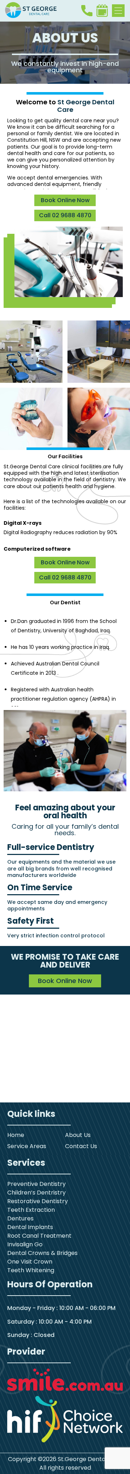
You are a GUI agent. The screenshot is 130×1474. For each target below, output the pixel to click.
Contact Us (81, 1146)
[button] (118, 10)
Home (15, 1135)
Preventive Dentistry (36, 1184)
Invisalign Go (25, 1244)
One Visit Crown (29, 1261)
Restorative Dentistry (37, 1201)
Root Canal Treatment (39, 1236)
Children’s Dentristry (36, 1192)
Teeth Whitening (30, 1270)
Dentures (20, 1218)
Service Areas (26, 1146)
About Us (78, 1135)
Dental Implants (30, 1227)
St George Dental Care (85, 105)
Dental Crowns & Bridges (42, 1253)
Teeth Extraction (31, 1210)
